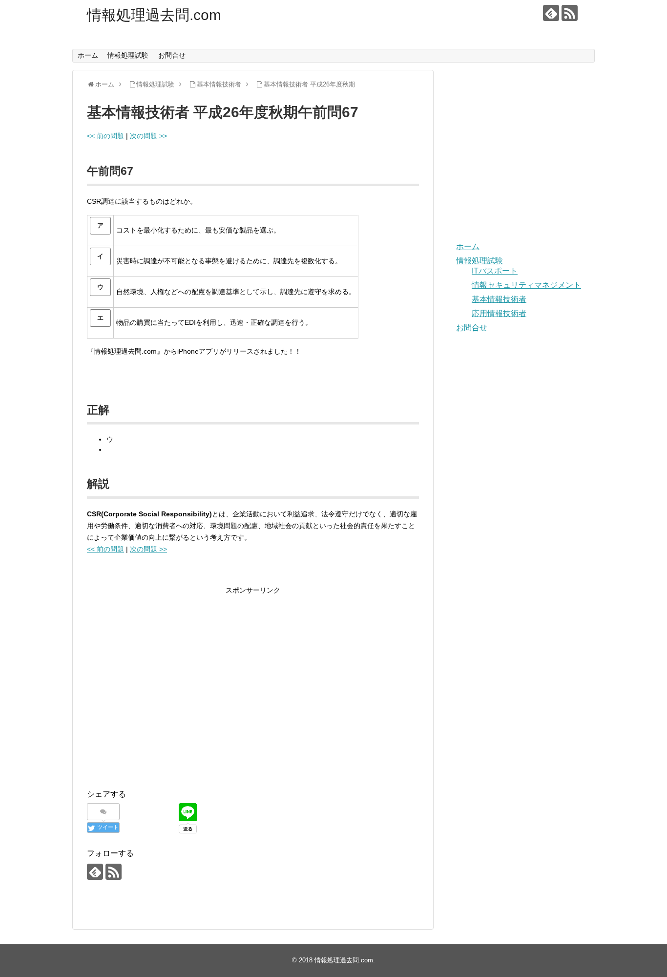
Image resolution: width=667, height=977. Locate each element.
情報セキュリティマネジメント (526, 285)
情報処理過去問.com (154, 15)
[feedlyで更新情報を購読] (551, 13)
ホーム (88, 55)
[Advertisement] (169, 694)
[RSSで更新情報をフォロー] (570, 13)
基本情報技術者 (499, 299)
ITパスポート (495, 271)
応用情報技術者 (499, 313)
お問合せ (172, 55)
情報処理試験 (127, 55)
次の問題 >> (148, 136)
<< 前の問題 (105, 136)
